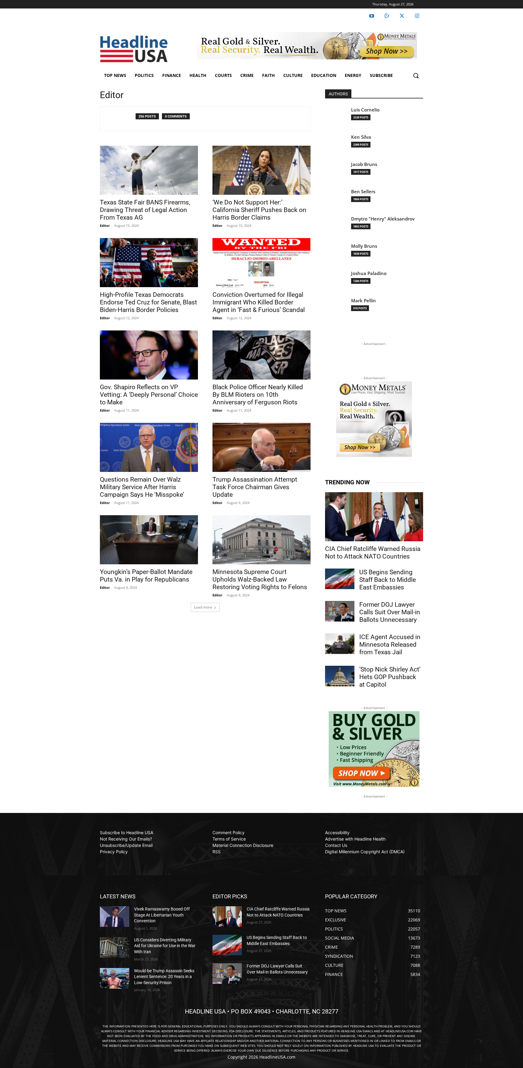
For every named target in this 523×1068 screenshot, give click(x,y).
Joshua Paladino (368, 273)
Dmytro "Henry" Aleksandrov (383, 219)
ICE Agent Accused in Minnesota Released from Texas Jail (389, 644)
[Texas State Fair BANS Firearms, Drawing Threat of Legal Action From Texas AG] (149, 170)
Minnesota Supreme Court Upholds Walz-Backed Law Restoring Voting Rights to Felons (259, 579)
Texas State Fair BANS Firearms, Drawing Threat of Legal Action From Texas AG (145, 210)
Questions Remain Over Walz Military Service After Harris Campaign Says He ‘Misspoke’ (142, 487)
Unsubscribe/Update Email (126, 845)
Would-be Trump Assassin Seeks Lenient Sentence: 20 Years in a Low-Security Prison (164, 976)
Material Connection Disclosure (242, 845)
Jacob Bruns (364, 164)
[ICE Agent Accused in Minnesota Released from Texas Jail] (339, 643)
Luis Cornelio (365, 110)
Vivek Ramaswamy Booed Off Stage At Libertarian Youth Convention (162, 915)
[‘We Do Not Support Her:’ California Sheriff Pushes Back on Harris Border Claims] (261, 170)
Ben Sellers (363, 191)
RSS (216, 851)
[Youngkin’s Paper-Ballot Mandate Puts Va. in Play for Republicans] (149, 539)
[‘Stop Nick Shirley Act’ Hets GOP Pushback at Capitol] (339, 676)
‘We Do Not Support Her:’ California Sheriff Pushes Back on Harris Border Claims (259, 210)
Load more (203, 607)
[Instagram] (417, 16)
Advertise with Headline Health (355, 838)
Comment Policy (228, 832)
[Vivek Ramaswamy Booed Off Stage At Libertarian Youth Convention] (114, 916)
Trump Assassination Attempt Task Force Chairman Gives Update (254, 487)
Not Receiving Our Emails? (126, 838)
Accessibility (337, 832)
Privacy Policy (114, 851)
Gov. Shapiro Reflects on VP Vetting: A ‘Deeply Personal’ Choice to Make (149, 394)
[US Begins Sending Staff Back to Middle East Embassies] (339, 579)
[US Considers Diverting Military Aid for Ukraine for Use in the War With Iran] (114, 947)
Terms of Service (229, 838)
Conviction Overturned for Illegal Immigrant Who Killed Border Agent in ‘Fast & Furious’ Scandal (258, 302)
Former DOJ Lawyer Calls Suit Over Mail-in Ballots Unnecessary (389, 612)
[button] (416, 75)
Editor (105, 225)
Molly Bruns (364, 246)
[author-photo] (121, 118)
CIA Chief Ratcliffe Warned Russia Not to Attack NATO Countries (372, 552)
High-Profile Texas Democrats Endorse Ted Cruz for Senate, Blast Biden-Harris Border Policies (148, 302)
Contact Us (336, 845)
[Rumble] (387, 16)
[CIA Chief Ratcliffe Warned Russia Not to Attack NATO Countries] (374, 516)
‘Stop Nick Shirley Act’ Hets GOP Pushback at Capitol (389, 677)
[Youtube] (372, 16)
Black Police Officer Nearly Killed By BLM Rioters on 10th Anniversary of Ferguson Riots (257, 394)
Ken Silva (361, 137)
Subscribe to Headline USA (126, 832)
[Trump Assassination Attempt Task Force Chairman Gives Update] (261, 447)
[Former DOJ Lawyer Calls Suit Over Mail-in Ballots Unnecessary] (339, 611)
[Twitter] (402, 16)
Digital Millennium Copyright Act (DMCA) (365, 851)
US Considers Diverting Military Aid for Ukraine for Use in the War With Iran (165, 945)
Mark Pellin (363, 300)
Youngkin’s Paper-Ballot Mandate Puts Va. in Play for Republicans (146, 575)
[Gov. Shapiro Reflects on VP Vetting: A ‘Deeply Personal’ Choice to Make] (149, 355)
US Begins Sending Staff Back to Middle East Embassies (387, 580)
